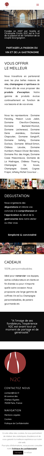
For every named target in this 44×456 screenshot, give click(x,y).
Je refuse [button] (28, 452)
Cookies (8, 419)
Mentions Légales (12, 415)
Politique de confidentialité (24, 448)
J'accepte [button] (18, 453)
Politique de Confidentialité (16, 423)
